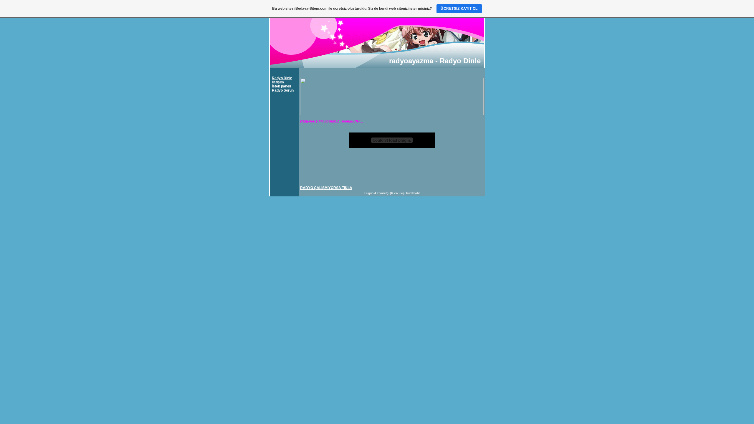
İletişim (278, 82)
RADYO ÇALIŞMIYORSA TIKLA (326, 188)
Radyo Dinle (282, 78)
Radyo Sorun (283, 90)
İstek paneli (281, 86)
